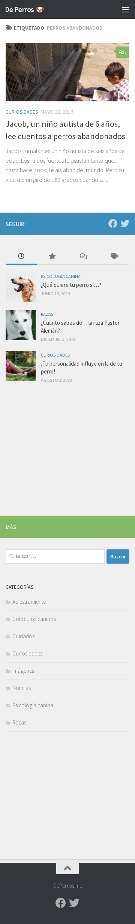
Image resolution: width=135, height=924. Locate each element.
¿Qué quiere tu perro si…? (71, 284)
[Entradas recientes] (21, 257)
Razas (47, 314)
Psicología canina (61, 276)
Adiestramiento (29, 601)
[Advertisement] (67, 71)
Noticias (21, 688)
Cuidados (23, 636)
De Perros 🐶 (24, 9)
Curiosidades (55, 355)
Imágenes (23, 670)
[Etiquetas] (114, 257)
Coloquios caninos (34, 618)
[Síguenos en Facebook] (112, 223)
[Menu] (125, 9)
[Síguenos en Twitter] (124, 223)
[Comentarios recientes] (83, 257)
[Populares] (52, 257)
